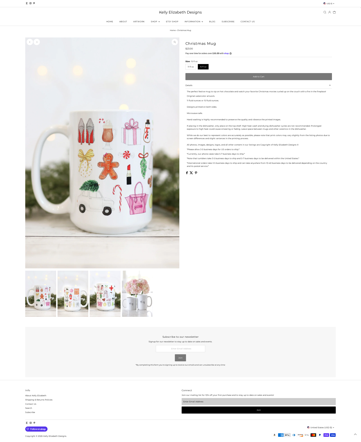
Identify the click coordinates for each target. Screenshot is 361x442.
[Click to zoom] (175, 42)
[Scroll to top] (355, 434)
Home (109, 21)
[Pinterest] (34, 3)
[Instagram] (30, 3)
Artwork (139, 21)
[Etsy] (26, 3)
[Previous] (30, 42)
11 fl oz (191, 66)
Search (28, 408)
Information (193, 21)
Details (188, 85)
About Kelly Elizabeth (35, 395)
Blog (212, 21)
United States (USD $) (321, 427)
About (123, 21)
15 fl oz (203, 66)
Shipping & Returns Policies (38, 399)
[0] (334, 12)
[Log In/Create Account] (329, 12)
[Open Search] (325, 12)
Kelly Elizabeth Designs (180, 12)
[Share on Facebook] (187, 173)
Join (180, 358)
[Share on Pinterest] (196, 173)
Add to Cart (258, 76)
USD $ (329, 3)
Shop (154, 21)
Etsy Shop (172, 21)
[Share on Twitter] (191, 173)
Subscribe (228, 21)
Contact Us (248, 21)
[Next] (37, 42)
